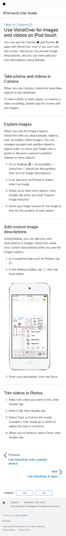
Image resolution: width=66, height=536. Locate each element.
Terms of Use (24, 530)
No (44, 493)
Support (14, 502)
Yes (24, 493)
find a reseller (21, 515)
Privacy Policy (9, 530)
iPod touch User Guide (20, 13)
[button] (18, 25)
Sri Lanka (6, 521)
